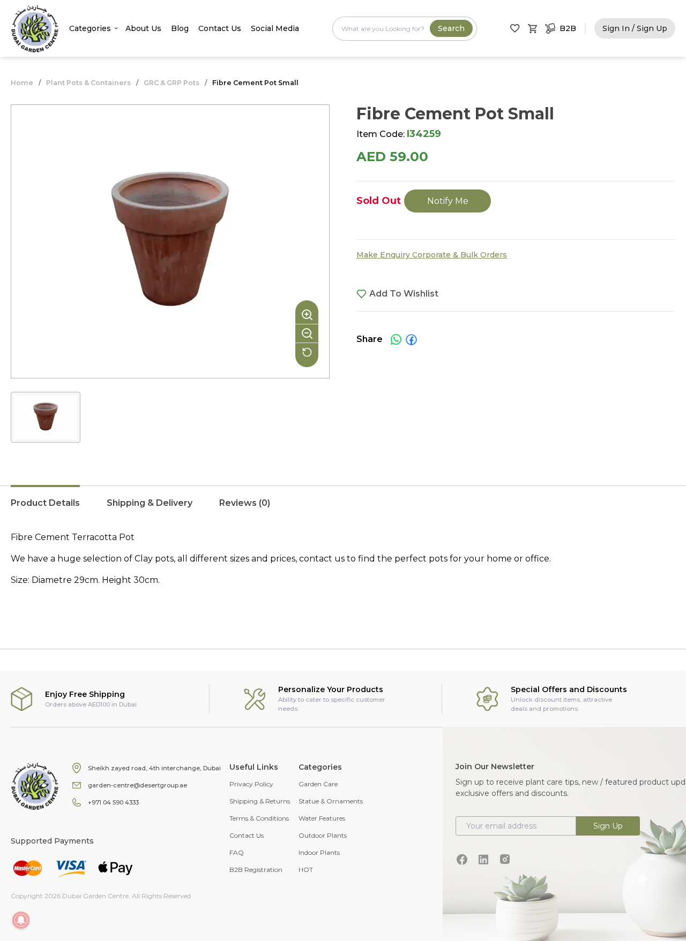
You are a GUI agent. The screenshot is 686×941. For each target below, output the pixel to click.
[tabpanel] (343, 569)
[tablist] (343, 508)
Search (451, 28)
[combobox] (404, 29)
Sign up (608, 826)
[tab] (45, 508)
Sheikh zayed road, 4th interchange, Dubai (154, 768)
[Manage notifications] (20, 920)
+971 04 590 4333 (113, 802)
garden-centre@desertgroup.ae (137, 785)
